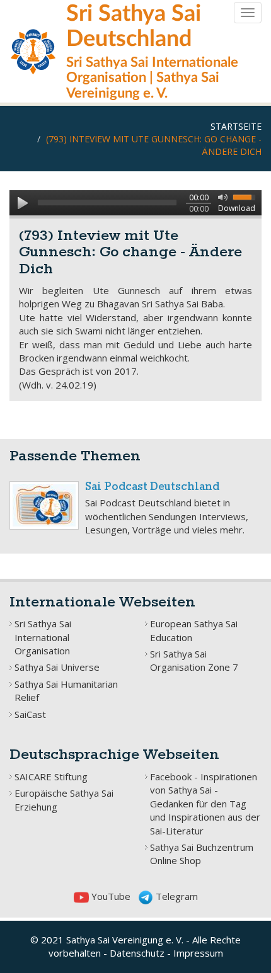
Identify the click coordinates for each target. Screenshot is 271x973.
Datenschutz (137, 953)
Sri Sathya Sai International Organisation (42, 637)
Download (236, 208)
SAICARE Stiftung (51, 776)
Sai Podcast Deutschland (152, 487)
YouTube (109, 896)
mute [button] (220, 196)
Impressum (198, 953)
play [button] (22, 202)
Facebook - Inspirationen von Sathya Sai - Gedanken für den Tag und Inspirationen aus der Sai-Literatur (205, 803)
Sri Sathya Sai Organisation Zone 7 (194, 660)
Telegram (175, 896)
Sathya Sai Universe (57, 667)
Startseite (236, 126)
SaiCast (30, 714)
